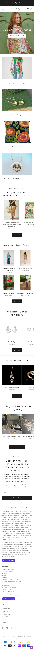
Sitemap (4, 622)
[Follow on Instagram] (7, 628)
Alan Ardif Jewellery (11, 178)
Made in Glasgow (17, 115)
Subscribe (17, 497)
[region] (17, 33)
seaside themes (10, 28)
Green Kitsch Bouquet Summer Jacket (9, 269)
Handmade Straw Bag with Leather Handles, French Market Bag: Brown (12, 224)
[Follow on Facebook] (2, 628)
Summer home (17, 146)
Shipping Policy (6, 614)
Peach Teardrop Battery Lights (11, 436)
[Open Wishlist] (31, 647)
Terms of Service (6, 617)
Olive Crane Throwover (25, 268)
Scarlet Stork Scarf (8, 293)
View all (17, 235)
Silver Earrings (12, 342)
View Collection (17, 447)
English (25, 633)
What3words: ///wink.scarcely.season (12, 595)
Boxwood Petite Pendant (12, 387)
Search (4, 619)
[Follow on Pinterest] (12, 628)
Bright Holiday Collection (17, 83)
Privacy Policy (6, 608)
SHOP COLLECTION (11, 23)
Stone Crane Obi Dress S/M (25, 293)
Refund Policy (6, 611)
